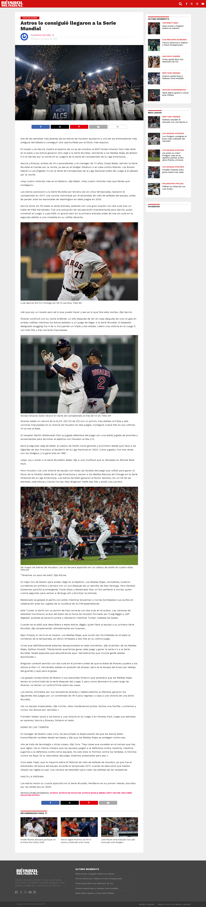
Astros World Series (94, 793)
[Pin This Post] (79, 126)
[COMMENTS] (117, 126)
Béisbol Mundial (147, 904)
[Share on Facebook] (41, 126)
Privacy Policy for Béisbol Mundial (174, 904)
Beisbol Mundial (42, 35)
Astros (54, 793)
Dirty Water (113, 793)
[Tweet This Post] (60, 126)
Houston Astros (30, 795)
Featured (126, 793)
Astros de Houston (70, 793)
